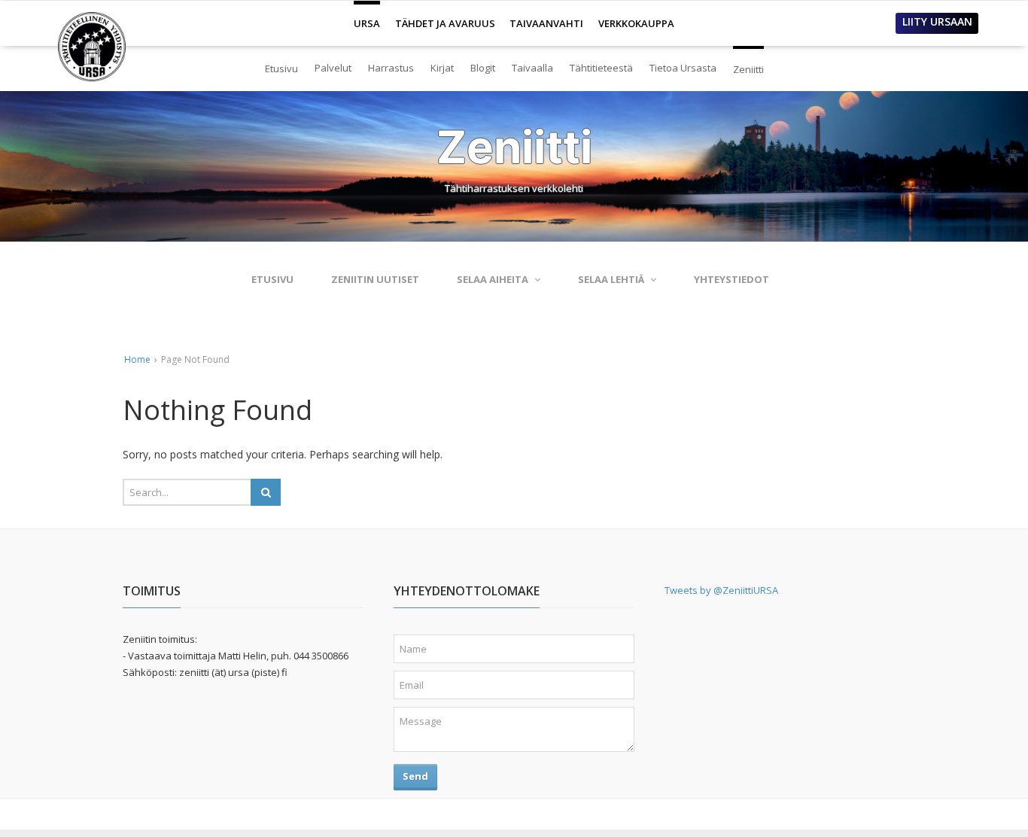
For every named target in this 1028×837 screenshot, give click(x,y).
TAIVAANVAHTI (546, 23)
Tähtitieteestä (601, 68)
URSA (367, 17)
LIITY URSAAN (937, 21)
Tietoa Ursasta (682, 68)
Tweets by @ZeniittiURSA (721, 590)
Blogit (482, 68)
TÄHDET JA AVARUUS (445, 23)
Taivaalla (532, 68)
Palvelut (333, 68)
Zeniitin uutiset (375, 279)
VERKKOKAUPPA (636, 23)
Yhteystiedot (731, 279)
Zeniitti (748, 62)
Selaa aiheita (492, 279)
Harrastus (391, 68)
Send (415, 776)
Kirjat (442, 68)
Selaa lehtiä (611, 279)
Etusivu (281, 68)
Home (137, 359)
